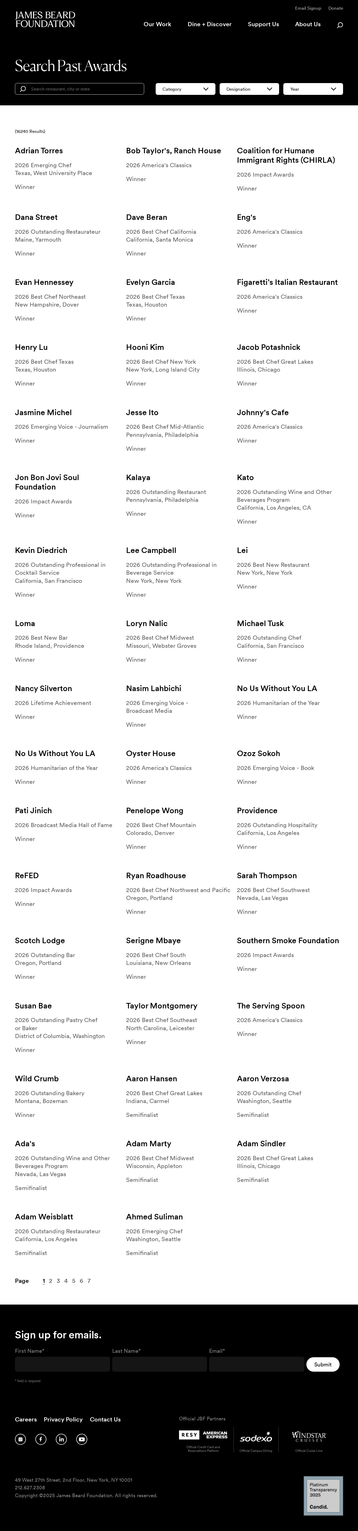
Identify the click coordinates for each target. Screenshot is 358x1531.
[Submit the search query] (22, 89)
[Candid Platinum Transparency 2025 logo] (323, 1514)
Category (171, 89)
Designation (238, 89)
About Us (308, 24)
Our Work (157, 24)
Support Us (263, 24)
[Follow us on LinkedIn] (61, 1439)
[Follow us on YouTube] (82, 1439)
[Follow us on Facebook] (41, 1439)
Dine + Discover (210, 24)
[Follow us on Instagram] (20, 1439)
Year (294, 89)
